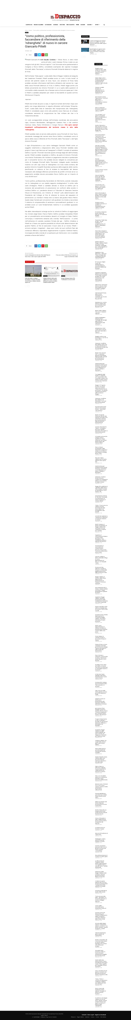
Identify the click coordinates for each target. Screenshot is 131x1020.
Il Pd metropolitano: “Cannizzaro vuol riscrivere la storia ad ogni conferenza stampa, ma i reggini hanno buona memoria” (101, 138)
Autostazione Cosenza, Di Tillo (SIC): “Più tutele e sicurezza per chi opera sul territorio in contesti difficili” (101, 498)
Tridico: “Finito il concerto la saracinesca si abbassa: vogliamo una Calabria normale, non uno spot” (101, 981)
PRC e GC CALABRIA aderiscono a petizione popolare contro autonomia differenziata (101, 777)
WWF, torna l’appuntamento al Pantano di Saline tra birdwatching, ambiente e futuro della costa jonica (101, 629)
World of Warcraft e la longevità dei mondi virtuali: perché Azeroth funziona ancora (101, 811)
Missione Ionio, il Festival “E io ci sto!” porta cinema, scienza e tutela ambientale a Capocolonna (101, 786)
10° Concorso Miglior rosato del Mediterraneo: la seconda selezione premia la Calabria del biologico (100, 265)
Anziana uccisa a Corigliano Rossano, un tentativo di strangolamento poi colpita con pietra (101, 205)
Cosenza (27, 275)
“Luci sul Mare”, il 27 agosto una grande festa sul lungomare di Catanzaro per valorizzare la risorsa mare (100, 118)
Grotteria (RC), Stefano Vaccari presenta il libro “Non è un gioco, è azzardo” (101, 684)
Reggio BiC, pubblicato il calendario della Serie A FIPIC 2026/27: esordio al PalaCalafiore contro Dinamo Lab (101, 489)
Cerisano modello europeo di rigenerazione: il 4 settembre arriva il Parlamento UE (99, 90)
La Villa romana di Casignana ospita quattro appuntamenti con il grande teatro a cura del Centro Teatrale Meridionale (101, 864)
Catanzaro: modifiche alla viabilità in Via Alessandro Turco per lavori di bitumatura (100, 400)
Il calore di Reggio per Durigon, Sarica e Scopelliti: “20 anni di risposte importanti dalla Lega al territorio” (98, 42)
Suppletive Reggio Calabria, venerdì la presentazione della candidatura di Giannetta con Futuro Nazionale (101, 599)
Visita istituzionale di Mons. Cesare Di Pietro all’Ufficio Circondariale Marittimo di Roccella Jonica (101, 195)
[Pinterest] (42, 54)
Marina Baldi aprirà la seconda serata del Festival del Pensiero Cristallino (100, 750)
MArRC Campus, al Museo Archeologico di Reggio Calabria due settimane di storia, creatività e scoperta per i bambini (101, 527)
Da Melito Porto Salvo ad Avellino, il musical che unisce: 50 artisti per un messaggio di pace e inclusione (101, 667)
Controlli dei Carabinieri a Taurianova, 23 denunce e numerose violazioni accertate (101, 518)
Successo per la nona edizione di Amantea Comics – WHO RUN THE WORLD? (100, 408)
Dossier (30, 30)
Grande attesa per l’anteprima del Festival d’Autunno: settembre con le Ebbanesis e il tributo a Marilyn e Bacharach (101, 367)
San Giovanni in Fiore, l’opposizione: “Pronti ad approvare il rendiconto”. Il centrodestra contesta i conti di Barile (101, 100)
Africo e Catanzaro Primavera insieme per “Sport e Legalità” (101, 109)
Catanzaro (87, 1017)
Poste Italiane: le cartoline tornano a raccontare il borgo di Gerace (100, 638)
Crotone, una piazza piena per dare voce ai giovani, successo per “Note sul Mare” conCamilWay (101, 848)
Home (26, 30)
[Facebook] (35, 54)
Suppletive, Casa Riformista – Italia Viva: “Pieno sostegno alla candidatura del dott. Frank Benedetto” (101, 255)
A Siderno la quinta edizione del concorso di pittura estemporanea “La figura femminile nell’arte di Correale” (101, 883)
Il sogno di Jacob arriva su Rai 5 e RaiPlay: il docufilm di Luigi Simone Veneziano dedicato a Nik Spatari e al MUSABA (101, 722)
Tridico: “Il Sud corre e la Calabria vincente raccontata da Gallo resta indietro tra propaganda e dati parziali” (101, 508)
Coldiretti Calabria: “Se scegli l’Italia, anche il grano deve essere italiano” (100, 742)
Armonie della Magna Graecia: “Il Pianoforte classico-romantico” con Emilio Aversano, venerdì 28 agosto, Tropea (101, 926)
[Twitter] (39, 54)
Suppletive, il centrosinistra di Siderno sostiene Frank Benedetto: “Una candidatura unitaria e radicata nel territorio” (101, 538)
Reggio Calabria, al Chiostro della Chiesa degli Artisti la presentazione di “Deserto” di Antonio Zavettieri (100, 580)
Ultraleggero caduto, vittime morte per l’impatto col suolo (100, 840)
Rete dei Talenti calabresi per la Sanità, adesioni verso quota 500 (101, 459)
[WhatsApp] (46, 54)
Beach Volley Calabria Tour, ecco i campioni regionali (100, 312)
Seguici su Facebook (100, 1014)
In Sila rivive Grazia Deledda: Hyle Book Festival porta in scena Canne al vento (101, 676)
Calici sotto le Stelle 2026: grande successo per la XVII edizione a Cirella (101, 692)
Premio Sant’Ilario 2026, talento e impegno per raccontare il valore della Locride (101, 608)
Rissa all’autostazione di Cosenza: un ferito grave (101, 856)
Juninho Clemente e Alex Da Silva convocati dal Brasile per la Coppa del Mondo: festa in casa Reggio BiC (101, 128)
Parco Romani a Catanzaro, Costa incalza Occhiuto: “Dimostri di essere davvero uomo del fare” (101, 658)
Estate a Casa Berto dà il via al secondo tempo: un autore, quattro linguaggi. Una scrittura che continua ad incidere (101, 943)
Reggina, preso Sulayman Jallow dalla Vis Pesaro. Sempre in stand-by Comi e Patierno (100, 71)
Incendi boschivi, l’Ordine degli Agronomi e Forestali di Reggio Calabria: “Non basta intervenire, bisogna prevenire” (101, 618)
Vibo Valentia (103, 1017)
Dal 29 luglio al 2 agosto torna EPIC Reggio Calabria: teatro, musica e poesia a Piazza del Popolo (97, 50)
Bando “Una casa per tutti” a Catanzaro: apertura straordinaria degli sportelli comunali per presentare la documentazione (101, 356)
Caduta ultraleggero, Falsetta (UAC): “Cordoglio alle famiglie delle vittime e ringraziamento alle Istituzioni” (101, 320)
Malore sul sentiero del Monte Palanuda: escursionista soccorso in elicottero (101, 803)
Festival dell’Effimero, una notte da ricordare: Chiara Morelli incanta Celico (101, 795)
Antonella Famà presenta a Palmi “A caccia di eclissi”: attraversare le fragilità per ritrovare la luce (101, 953)
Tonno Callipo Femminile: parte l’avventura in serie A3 (100, 907)
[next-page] (28, 286)
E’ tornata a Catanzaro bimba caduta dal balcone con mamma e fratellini (101, 213)
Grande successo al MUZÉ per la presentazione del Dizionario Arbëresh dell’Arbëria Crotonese (101, 701)
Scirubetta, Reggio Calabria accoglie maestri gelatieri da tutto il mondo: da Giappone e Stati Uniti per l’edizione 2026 (100, 733)
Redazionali (85, 36)
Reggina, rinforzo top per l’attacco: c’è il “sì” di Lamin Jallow (101, 338)
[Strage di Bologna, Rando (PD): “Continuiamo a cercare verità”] (69, 271)
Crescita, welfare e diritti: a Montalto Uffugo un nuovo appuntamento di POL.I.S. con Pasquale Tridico (101, 560)
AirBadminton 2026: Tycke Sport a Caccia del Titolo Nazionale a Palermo (100, 330)
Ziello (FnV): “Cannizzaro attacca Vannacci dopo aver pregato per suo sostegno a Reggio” (101, 286)
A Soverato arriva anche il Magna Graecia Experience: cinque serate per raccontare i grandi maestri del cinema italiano (101, 439)
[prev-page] (26, 286)
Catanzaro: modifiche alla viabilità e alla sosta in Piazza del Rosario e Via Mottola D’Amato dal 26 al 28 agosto (101, 346)
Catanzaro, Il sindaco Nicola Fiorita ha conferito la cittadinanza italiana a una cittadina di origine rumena (101, 479)
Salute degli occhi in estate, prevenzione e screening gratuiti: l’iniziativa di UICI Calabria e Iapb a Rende (101, 80)
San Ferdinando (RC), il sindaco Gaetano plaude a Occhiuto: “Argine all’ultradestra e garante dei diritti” (101, 590)
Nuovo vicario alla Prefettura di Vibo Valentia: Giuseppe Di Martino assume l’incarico (100, 991)
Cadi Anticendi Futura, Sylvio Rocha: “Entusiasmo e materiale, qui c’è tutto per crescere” (101, 295)
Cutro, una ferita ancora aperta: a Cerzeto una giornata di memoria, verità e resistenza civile (101, 972)
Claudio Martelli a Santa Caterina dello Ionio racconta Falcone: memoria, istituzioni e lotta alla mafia (101, 759)
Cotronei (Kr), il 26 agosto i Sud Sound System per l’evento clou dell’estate (100, 186)
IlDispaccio (73, 1017)
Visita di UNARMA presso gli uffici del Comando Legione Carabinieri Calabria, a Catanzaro (100, 178)
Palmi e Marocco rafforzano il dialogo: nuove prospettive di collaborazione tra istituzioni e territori (100, 769)
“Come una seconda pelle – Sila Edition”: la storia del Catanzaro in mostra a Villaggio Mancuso (101, 899)
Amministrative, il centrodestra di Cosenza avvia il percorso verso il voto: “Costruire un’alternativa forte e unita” (101, 549)
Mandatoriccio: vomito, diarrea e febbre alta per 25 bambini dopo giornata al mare (101, 304)
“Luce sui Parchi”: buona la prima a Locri (101, 170)
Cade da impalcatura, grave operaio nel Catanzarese (100, 934)
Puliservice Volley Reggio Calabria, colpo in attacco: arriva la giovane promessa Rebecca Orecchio (101, 874)
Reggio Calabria (80, 1017)
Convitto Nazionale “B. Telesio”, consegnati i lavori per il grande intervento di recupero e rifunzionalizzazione (101, 429)
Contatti (84, 1014)
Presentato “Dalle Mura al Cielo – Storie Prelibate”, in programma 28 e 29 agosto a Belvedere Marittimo (101, 223)
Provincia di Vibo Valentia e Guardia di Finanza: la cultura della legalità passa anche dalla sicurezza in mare (101, 570)
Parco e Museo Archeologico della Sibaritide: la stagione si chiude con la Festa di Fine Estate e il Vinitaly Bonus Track (101, 450)
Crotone (97, 1017)
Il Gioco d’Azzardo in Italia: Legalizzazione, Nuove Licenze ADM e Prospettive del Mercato (101, 821)
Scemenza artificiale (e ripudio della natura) (101, 891)
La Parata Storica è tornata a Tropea (100, 828)
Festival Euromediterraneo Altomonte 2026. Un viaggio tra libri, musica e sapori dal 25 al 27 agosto (101, 162)
